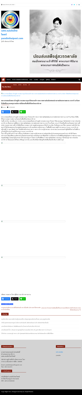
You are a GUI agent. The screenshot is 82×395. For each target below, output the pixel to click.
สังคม (30, 79)
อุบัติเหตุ (48, 79)
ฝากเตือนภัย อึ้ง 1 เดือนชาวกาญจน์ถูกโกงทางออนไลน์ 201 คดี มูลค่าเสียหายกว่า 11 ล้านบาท (26, 330)
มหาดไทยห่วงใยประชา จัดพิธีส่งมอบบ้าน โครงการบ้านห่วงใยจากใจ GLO (20, 326)
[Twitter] (74, 4)
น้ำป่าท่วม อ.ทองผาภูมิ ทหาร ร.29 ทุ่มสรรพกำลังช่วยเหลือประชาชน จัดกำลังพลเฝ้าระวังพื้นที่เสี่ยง (27, 333)
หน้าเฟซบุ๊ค (59, 352)
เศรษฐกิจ (42, 79)
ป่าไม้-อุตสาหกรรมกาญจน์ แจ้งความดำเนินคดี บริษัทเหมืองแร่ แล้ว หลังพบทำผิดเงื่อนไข (25, 322)
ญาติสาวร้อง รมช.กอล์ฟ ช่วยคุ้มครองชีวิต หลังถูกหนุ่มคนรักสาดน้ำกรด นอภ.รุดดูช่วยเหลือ (25, 319)
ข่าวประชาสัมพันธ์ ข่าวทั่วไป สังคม (20, 79)
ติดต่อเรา (53, 79)
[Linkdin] (79, 4)
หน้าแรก (9, 79)
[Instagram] (76, 4)
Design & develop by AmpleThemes (22, 391)
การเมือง (36, 79)
